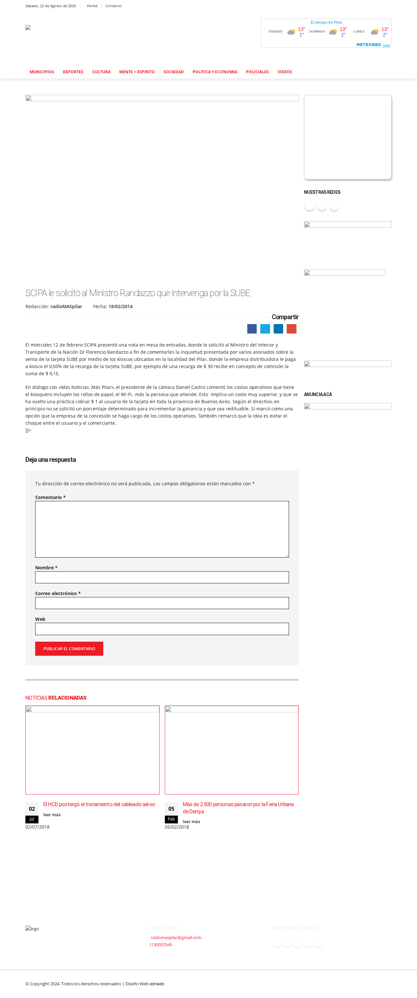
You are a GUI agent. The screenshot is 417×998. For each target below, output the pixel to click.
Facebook (252, 329)
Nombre (46, 567)
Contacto (114, 5)
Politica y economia (215, 72)
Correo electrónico (58, 593)
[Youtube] (358, 6)
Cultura (101, 72)
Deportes (73, 72)
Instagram (334, 206)
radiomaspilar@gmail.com (176, 937)
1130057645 (160, 945)
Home (92, 5)
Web (40, 619)
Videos (285, 72)
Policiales (257, 72)
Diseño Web (144, 984)
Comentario (50, 497)
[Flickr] (384, 6)
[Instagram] (371, 6)
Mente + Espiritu (137, 72)
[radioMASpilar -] (69, 39)
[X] (346, 6)
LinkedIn (278, 329)
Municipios (42, 72)
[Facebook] (333, 6)
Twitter (265, 329)
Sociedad (174, 72)
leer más (52, 815)
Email (291, 329)
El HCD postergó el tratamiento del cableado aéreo (99, 804)
